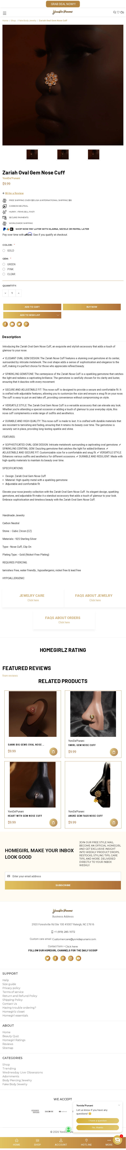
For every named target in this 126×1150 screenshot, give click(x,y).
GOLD (10, 250)
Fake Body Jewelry (14, 1084)
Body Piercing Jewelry (17, 1080)
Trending (9, 1068)
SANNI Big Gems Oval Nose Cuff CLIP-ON (27, 744)
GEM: (5, 258)
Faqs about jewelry (93, 596)
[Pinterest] (26, 324)
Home (6, 1032)
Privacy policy (11, 988)
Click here (33, 600)
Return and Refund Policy (19, 995)
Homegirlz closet (13, 1011)
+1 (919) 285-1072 (64, 931)
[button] (13, 193)
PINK (10, 269)
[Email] (12, 324)
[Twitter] (19, 324)
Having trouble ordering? (19, 1007)
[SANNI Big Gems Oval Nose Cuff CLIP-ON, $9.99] (32, 714)
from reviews (10, 675)
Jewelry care (31, 596)
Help (5, 980)
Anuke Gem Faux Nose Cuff (85, 815)
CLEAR (11, 274)
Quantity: (9, 285)
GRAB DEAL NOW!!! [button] (63, 4)
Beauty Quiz (10, 1036)
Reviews (7, 1044)
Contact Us (9, 1003)
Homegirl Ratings (13, 1040)
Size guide (9, 984)
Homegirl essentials (15, 1015)
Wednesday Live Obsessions (22, 1072)
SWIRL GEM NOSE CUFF (82, 745)
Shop (6, 1064)
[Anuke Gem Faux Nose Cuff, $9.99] (93, 785)
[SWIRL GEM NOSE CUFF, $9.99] (93, 714)
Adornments (10, 1076)
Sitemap (7, 1048)
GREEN (11, 264)
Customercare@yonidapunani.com (74, 939)
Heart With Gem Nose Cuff (25, 815)
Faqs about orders (62, 618)
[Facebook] (5, 324)
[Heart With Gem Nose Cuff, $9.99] (32, 785)
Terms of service (13, 992)
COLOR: (7, 244)
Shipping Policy (12, 999)
